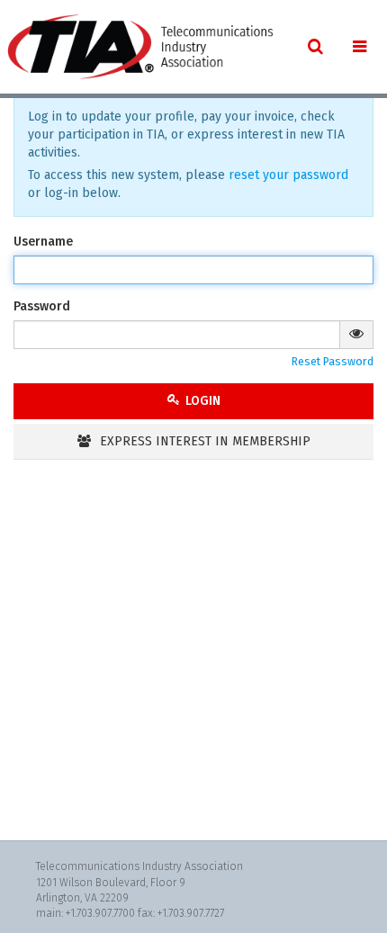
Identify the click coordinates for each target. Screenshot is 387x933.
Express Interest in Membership (203, 441)
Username (43, 241)
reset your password (288, 175)
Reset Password (333, 361)
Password (42, 306)
